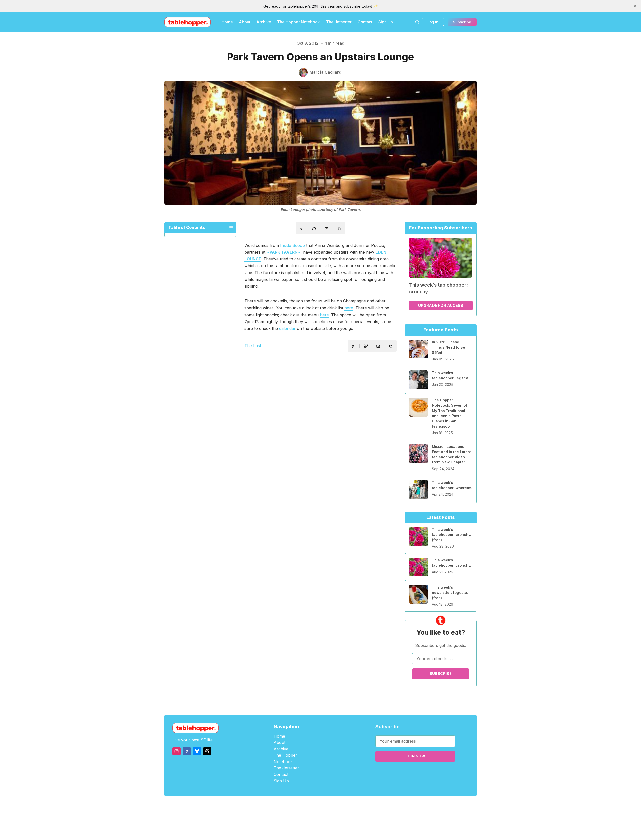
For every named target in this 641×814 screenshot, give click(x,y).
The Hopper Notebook (298, 21)
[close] (635, 6)
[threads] (207, 751)
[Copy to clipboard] (339, 229)
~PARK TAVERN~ (284, 252)
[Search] (417, 22)
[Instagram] (176, 751)
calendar (287, 328)
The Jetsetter (339, 21)
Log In (432, 22)
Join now (415, 756)
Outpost (347, 805)
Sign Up (385, 21)
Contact (365, 21)
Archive (263, 21)
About (244, 21)
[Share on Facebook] (301, 228)
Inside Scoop (292, 245)
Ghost (333, 805)
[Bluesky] (197, 751)
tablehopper (290, 805)
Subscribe (462, 22)
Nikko (368, 805)
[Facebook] (187, 751)
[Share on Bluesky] (314, 229)
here (348, 307)
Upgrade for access (440, 305)
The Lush (253, 345)
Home (227, 21)
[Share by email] (326, 228)
